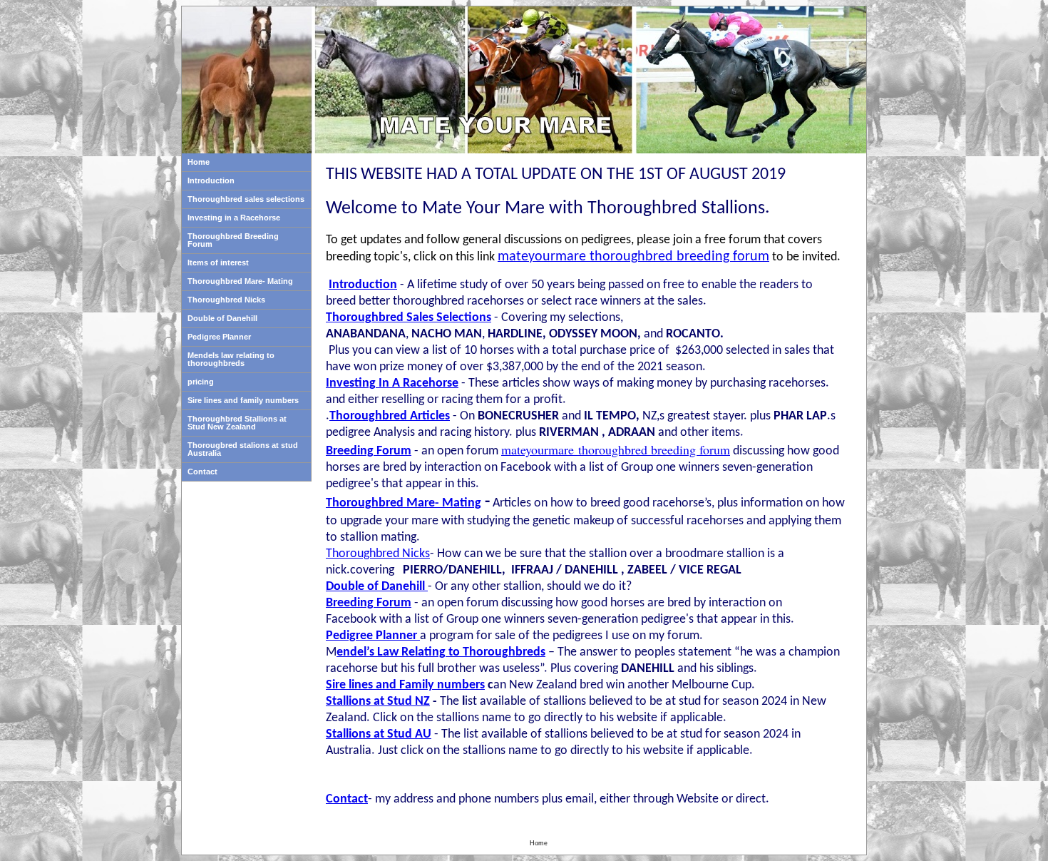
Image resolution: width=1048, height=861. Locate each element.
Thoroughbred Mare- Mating (240, 281)
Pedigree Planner (219, 336)
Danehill (403, 586)
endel (351, 652)
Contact (202, 471)
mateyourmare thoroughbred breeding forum (615, 449)
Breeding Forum (368, 451)
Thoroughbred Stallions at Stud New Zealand (237, 422)
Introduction (211, 180)
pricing (200, 381)
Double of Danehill (222, 318)
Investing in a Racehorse (233, 217)
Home (198, 162)
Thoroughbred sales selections (245, 199)
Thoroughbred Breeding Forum (233, 240)
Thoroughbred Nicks (226, 299)
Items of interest (218, 262)
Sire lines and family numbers (243, 400)
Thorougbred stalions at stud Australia (242, 449)
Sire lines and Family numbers (405, 685)
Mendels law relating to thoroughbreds (230, 359)
